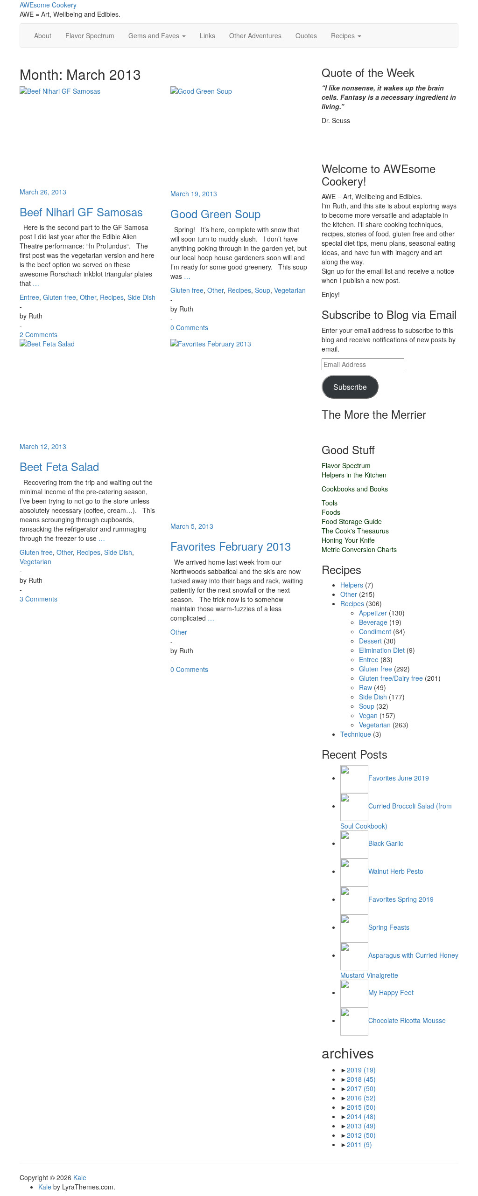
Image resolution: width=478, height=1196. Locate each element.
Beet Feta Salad (59, 466)
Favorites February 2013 (230, 546)
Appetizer (373, 612)
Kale (79, 1177)
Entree (29, 297)
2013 (361, 1125)
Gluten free (59, 297)
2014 (361, 1116)
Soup (262, 290)
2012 (361, 1135)
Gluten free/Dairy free (391, 678)
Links (207, 35)
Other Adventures (255, 35)
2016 (361, 1097)
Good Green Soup (215, 213)
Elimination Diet (382, 650)
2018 (361, 1079)
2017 (361, 1088)
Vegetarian (290, 290)
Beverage (373, 622)
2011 (359, 1144)
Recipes (344, 35)
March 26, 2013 (43, 191)
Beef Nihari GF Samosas (81, 211)
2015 (361, 1107)
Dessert (370, 640)
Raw (365, 687)
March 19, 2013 (193, 193)
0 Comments (189, 327)
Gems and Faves (154, 35)
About (42, 35)
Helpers (351, 584)
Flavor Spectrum (89, 35)
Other (88, 297)
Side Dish (141, 297)
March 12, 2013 (43, 446)
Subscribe (350, 386)
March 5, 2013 (191, 526)
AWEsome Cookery (48, 4)
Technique (355, 734)
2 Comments (38, 334)
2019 (361, 1069)
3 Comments (38, 598)
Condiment (375, 631)
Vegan (368, 715)
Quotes (306, 35)
